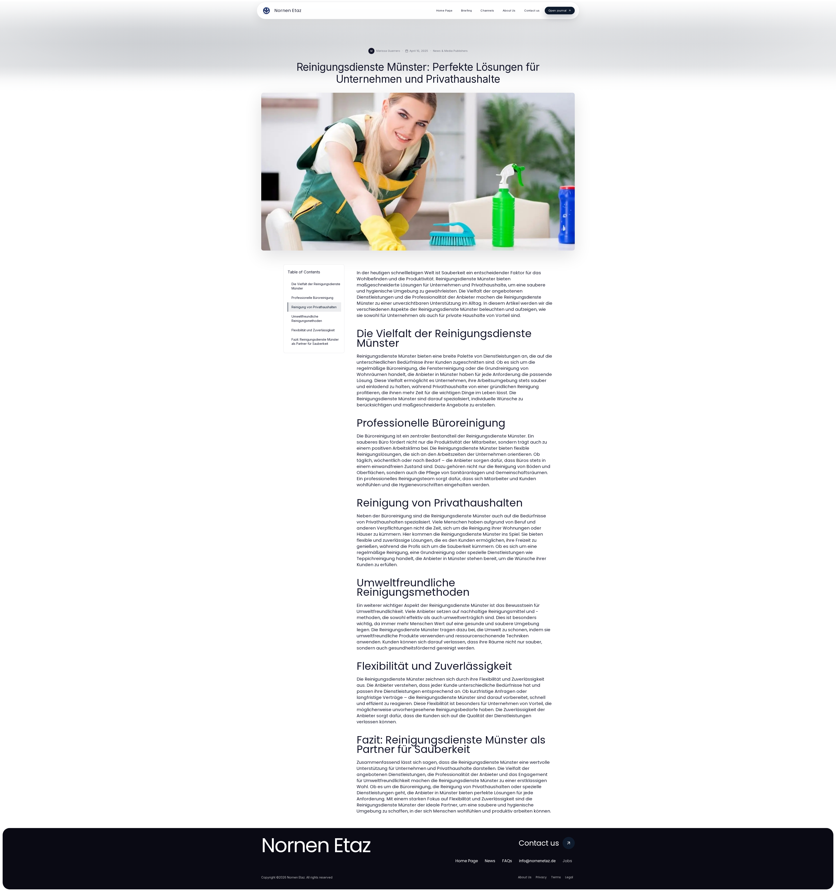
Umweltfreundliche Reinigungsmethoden (307, 318)
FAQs (507, 860)
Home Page (466, 860)
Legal (569, 877)
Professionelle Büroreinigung (312, 298)
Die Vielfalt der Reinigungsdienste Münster (316, 286)
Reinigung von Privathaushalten (314, 307)
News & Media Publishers (450, 50)
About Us (524, 877)
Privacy (541, 877)
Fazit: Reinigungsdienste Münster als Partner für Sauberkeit (315, 341)
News (490, 860)
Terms (556, 877)
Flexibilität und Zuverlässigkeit (313, 330)
